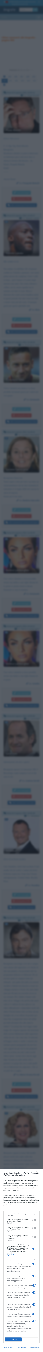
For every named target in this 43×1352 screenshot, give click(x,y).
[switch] (34, 1220)
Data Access (21, 1348)
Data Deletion (8, 1348)
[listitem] (21, 1214)
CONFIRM (13, 1339)
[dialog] (21, 1260)
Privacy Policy (34, 1348)
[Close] (38, 1173)
